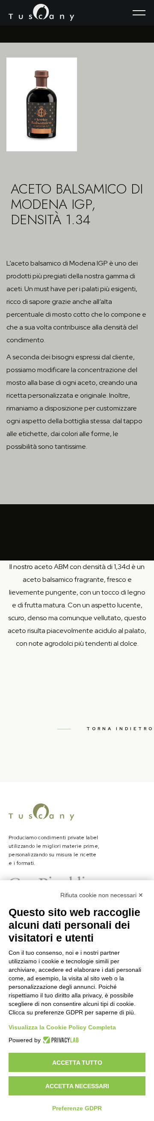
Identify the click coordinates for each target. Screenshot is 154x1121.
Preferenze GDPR (77, 1108)
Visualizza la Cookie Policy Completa (62, 1027)
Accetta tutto (77, 1062)
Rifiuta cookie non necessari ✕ (101, 895)
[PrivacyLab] (60, 1040)
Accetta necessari (77, 1086)
